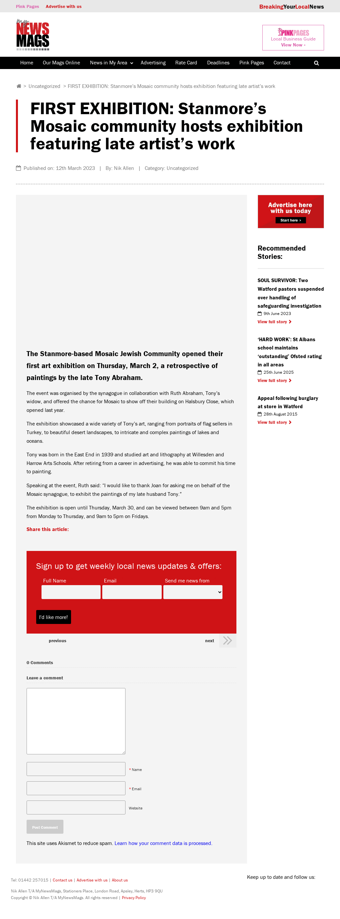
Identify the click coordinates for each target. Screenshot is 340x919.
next (209, 641)
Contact (282, 62)
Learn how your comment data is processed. (163, 843)
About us (120, 880)
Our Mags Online (61, 62)
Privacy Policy (134, 897)
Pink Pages (27, 6)
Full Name (54, 580)
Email (110, 580)
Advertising (153, 62)
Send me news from (187, 580)
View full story (272, 322)
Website (135, 807)
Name (137, 769)
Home (26, 62)
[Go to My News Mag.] (19, 86)
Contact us (62, 880)
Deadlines (218, 62)
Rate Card (186, 62)
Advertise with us (64, 6)
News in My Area (108, 62)
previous (57, 641)
